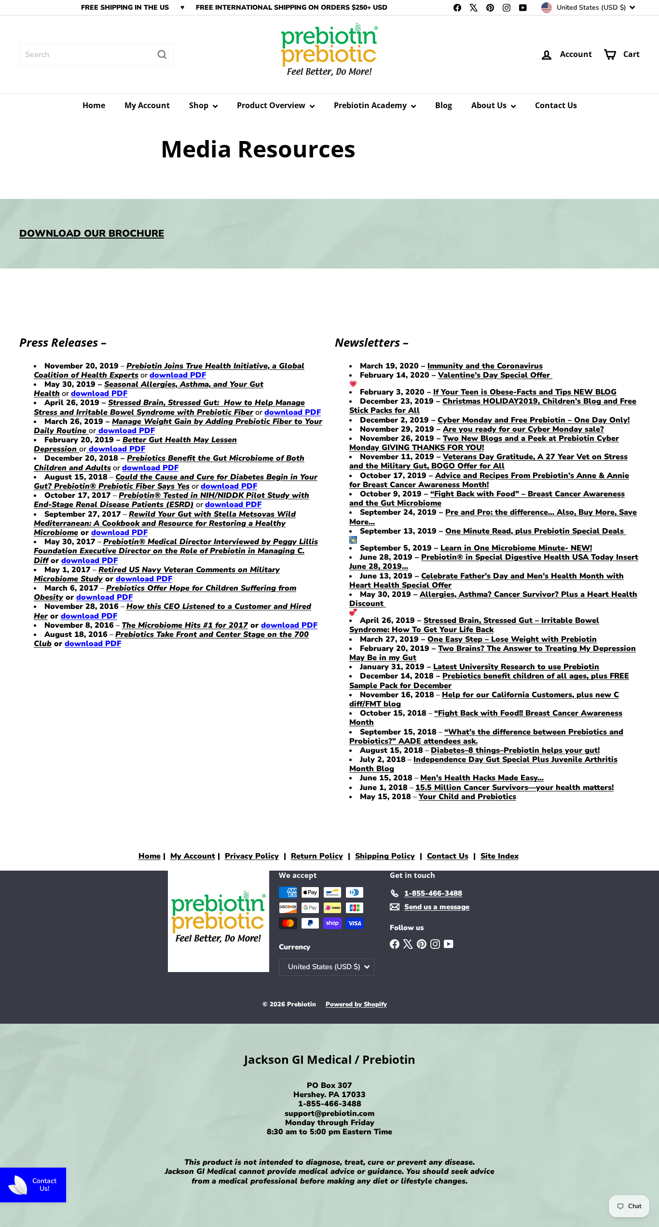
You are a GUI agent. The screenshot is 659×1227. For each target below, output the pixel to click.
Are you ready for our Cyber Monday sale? (523, 429)
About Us (489, 105)
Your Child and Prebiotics (467, 796)
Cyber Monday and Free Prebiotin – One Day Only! (534, 420)
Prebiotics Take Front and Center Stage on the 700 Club (171, 639)
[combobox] (96, 54)
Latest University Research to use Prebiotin (516, 667)
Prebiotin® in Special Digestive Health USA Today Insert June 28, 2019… (493, 562)
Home (93, 105)
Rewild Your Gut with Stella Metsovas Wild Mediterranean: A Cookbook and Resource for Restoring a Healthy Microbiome (165, 523)
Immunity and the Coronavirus (485, 366)
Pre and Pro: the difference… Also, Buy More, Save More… (493, 517)
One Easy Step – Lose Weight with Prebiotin (512, 639)
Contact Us (556, 105)
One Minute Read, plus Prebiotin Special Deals (535, 531)
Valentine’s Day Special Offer (495, 375)
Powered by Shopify (356, 1004)
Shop (199, 105)
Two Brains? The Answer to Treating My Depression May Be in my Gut (492, 653)
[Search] (162, 54)
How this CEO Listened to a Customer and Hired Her (172, 611)
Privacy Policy (252, 856)
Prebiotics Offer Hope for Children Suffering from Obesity (165, 593)
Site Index (500, 856)
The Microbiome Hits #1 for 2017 (185, 625)
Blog (443, 105)
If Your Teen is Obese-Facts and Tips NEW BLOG (525, 392)
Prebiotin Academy (371, 105)
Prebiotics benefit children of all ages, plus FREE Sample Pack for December (489, 681)
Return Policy (317, 856)
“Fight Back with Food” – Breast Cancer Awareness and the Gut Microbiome (487, 498)
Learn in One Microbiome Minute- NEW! (516, 548)
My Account (147, 105)
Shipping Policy (385, 856)
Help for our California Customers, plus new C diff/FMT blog (484, 699)
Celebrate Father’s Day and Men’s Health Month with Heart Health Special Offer (486, 581)
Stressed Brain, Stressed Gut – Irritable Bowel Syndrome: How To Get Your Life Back (474, 625)
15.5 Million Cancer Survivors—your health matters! (514, 787)
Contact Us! (44, 1184)
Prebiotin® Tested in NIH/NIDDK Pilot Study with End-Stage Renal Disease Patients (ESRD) (171, 500)
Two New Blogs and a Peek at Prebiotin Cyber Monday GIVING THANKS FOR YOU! (484, 443)
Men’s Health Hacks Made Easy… (482, 778)
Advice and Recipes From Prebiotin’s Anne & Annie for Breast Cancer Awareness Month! (489, 480)
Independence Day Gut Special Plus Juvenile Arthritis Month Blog (483, 764)
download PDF (178, 375)
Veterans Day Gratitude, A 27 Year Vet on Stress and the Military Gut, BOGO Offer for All (488, 461)
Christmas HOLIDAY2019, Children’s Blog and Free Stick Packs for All (492, 406)
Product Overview (272, 105)
